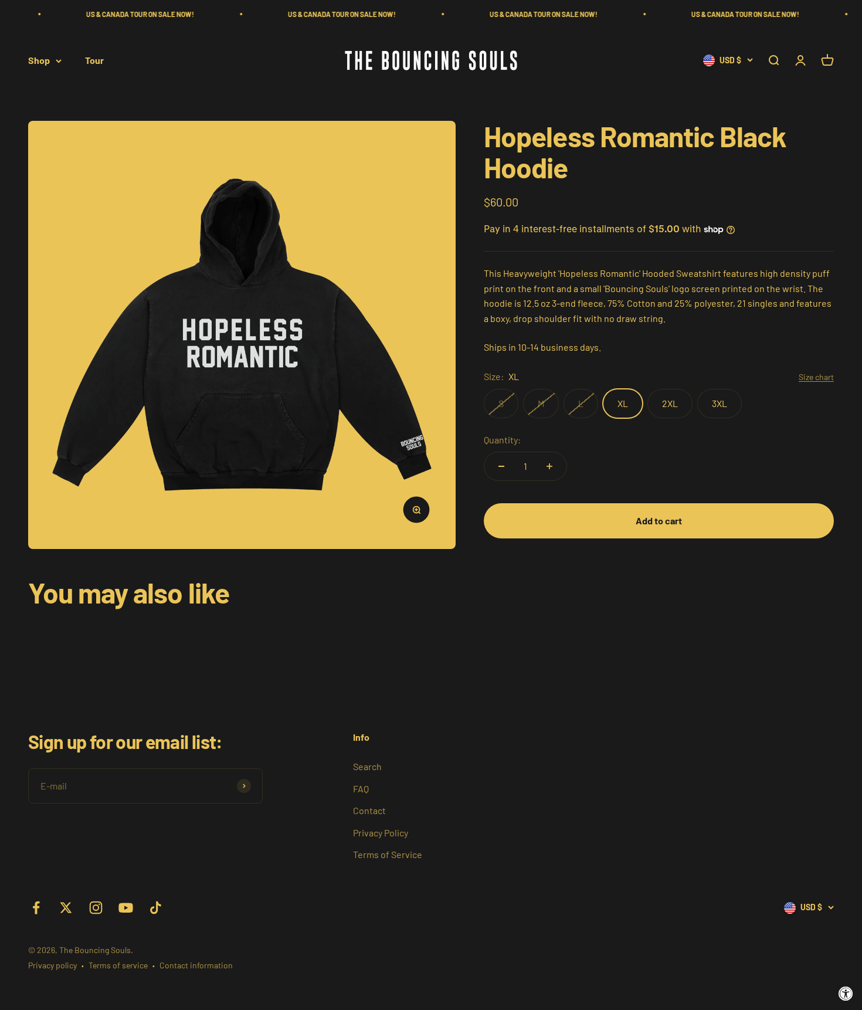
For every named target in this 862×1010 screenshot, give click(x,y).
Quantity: (502, 439)
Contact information (196, 965)
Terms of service (118, 965)
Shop (39, 60)
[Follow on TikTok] (156, 908)
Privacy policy (52, 965)
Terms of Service (387, 854)
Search (367, 766)
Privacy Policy (380, 832)
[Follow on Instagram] (96, 908)
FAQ (361, 788)
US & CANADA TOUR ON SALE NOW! (118, 14)
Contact (369, 810)
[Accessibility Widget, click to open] (846, 994)
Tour (94, 60)
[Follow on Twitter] (66, 908)
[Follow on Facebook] (36, 908)
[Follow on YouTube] (126, 908)
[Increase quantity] (549, 466)
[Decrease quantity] (501, 466)
